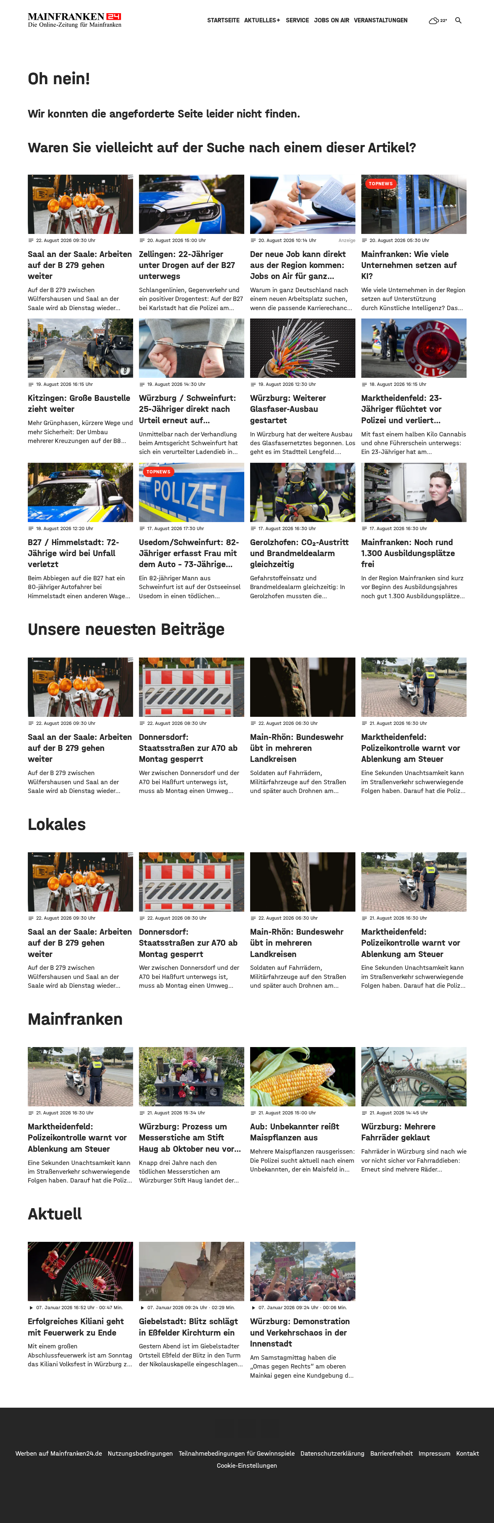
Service (297, 20)
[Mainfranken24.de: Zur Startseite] (74, 20)
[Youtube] (270, 1428)
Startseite (223, 20)
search (458, 20)
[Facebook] (224, 1428)
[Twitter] (247, 1428)
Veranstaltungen (381, 20)
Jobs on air (331, 20)
